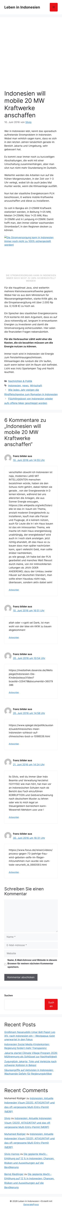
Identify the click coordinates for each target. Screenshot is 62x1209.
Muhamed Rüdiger (15, 1134)
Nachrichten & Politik (20, 381)
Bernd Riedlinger (14, 1174)
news (25, 385)
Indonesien (14, 385)
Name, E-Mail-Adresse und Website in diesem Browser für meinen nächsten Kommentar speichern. (32, 963)
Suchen (8, 995)
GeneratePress (31, 1204)
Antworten (14, 590)
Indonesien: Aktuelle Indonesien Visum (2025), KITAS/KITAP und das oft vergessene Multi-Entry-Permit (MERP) (27, 1123)
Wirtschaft (36, 385)
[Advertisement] (31, 57)
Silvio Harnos (11, 1154)
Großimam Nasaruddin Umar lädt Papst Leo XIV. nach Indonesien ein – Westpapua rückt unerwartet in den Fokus (29, 1036)
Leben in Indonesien (22, 7)
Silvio (7, 1118)
